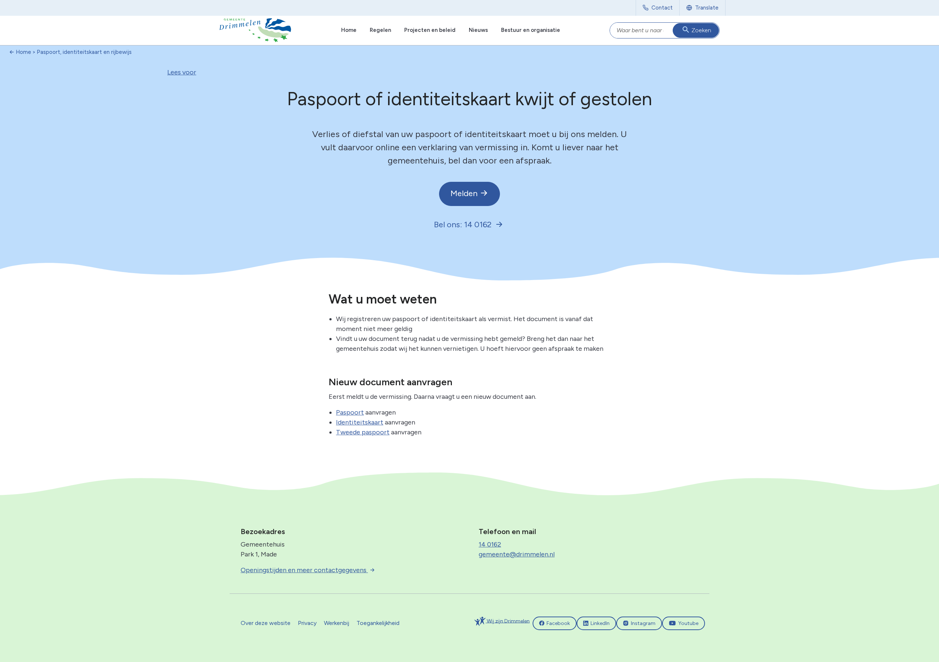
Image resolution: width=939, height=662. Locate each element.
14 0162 (490, 544)
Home (349, 30)
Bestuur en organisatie (530, 30)
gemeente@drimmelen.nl (517, 554)
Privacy (307, 622)
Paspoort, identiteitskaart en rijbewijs (84, 52)
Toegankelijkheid (378, 622)
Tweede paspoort (363, 432)
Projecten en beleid (430, 30)
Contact (662, 7)
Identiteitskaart (359, 422)
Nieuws (478, 30)
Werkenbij (336, 622)
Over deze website (266, 622)
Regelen (380, 30)
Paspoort (350, 412)
